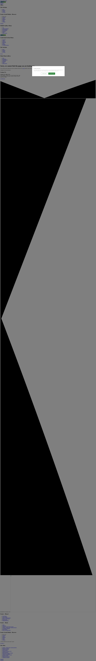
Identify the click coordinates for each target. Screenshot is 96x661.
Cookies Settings (44, 73)
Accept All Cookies (51, 73)
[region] (48, 71)
